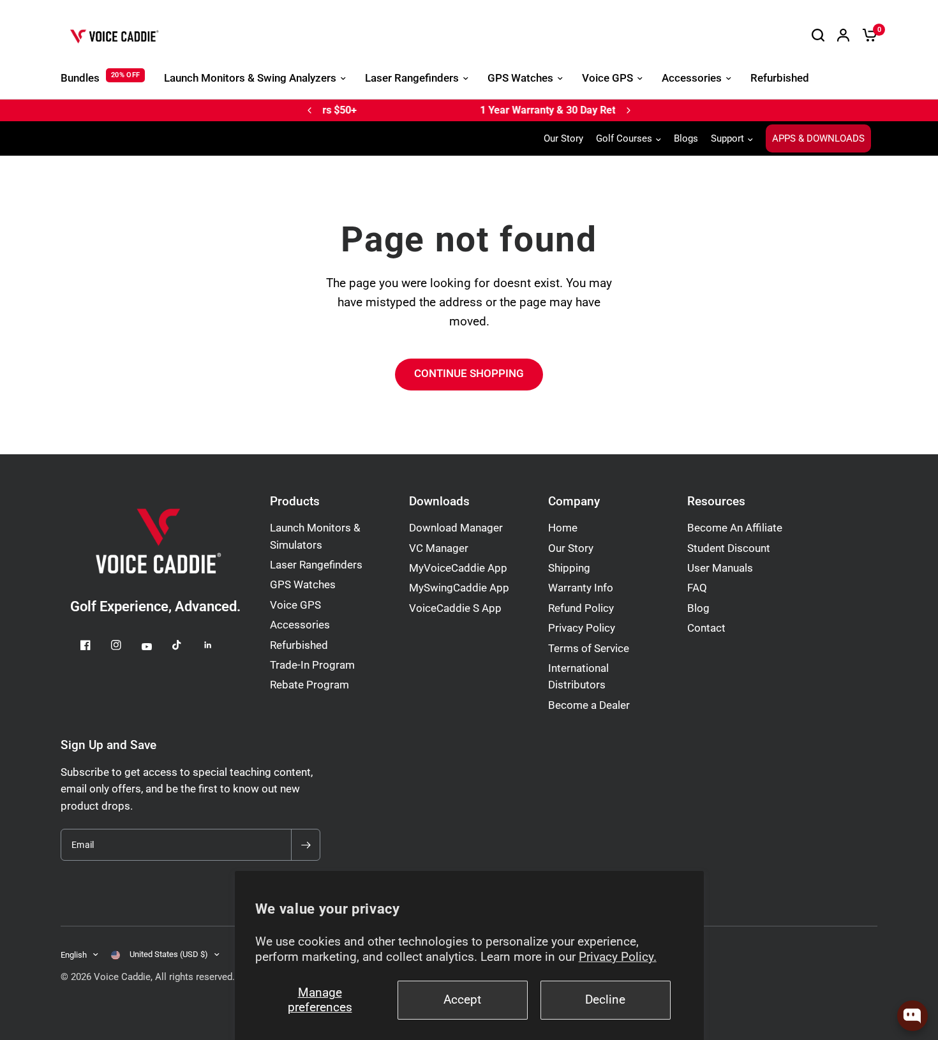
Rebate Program (309, 685)
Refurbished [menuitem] (779, 78)
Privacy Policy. (618, 957)
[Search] (818, 35)
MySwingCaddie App (459, 588)
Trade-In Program (312, 665)
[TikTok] (186, 645)
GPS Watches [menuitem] (520, 78)
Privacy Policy (581, 628)
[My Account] (843, 35)
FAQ (697, 588)
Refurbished (299, 645)
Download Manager (456, 528)
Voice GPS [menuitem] (607, 78)
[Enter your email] (305, 844)
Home (562, 528)
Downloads (439, 502)
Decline (605, 1000)
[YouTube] (156, 646)
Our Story (563, 138)
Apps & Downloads (818, 138)
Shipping (569, 568)
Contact (706, 628)
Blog (698, 608)
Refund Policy (581, 608)
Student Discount (728, 548)
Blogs (686, 138)
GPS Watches (303, 585)
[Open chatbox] (912, 1015)
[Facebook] (94, 645)
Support (727, 138)
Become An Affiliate (734, 528)
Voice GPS (295, 605)
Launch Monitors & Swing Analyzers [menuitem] (250, 78)
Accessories (300, 625)
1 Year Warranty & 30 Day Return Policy (441, 110)
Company (574, 502)
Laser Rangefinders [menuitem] (412, 78)
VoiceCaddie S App (455, 608)
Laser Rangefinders (316, 565)
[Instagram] (125, 645)
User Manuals (720, 568)
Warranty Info (580, 588)
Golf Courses (624, 138)
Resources (716, 502)
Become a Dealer (589, 705)
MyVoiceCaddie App (458, 568)
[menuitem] (567, 138)
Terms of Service (588, 649)
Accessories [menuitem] (692, 78)
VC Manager (438, 548)
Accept (462, 1000)
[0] (866, 35)
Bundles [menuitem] (80, 78)
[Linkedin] (217, 645)
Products (295, 502)
